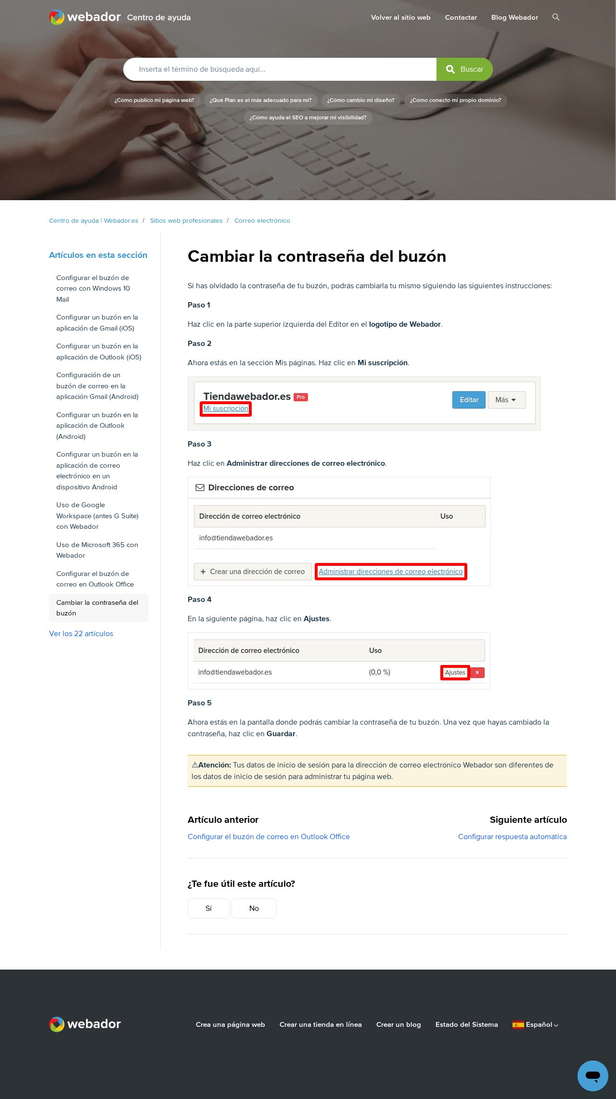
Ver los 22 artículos (81, 634)
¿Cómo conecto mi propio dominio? (455, 100)
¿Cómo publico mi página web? (154, 100)
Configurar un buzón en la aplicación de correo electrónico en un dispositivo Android (97, 470)
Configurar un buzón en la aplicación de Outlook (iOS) (98, 351)
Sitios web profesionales (186, 221)
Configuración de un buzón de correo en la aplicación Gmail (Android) (97, 386)
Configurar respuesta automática (512, 837)
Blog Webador (514, 17)
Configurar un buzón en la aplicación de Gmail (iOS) (97, 322)
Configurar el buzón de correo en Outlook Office (269, 837)
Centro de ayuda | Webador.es (94, 221)
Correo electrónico (262, 221)
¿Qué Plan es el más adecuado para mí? (261, 100)
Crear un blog (398, 1024)
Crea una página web (230, 1024)
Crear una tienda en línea (321, 1024)
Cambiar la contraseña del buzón (97, 608)
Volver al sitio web (401, 17)
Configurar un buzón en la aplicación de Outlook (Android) (97, 425)
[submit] (464, 69)
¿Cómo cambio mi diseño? (361, 100)
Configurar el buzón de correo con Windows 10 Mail (93, 288)
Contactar (461, 17)
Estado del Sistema (467, 1024)
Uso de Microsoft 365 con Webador (97, 550)
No (254, 908)
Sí (208, 908)
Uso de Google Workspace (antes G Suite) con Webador (97, 515)
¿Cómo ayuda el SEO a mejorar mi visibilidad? (308, 117)
